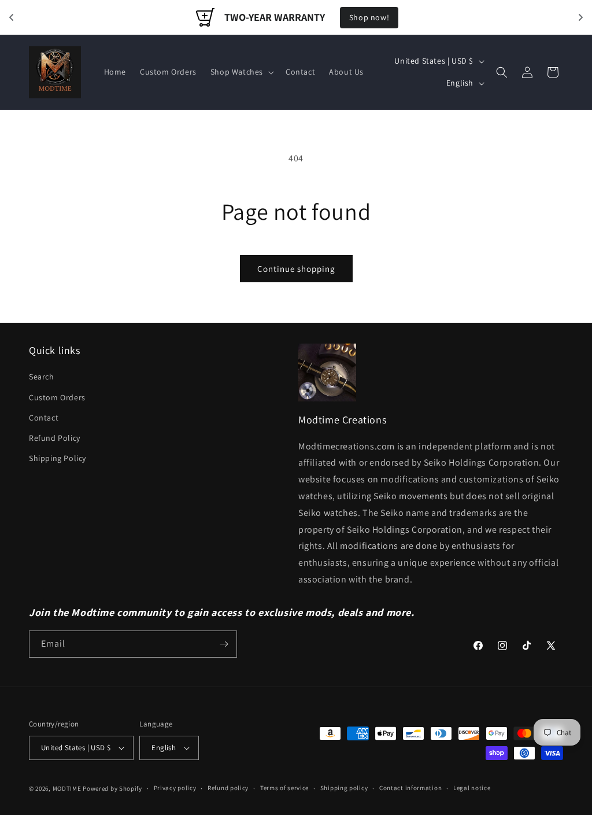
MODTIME (68, 788)
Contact (43, 417)
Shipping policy (344, 788)
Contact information (410, 788)
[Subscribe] (223, 644)
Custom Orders (57, 397)
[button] (241, 72)
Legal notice (471, 788)
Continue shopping (296, 268)
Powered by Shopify (112, 788)
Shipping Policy (57, 458)
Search (41, 376)
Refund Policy (54, 438)
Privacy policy (175, 788)
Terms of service (284, 788)
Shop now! (369, 17)
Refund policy (228, 788)
